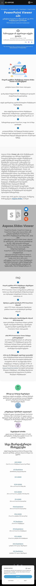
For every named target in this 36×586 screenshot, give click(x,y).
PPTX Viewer (18, 536)
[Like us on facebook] (14, 564)
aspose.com (13, 22)
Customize (10, 580)
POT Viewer (18, 477)
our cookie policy (12, 573)
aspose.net (18, 22)
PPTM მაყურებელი (18, 529)
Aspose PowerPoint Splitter (10, 368)
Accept (18, 576)
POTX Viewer (18, 492)
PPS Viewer (18, 499)
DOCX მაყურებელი (18, 544)
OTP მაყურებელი (18, 469)
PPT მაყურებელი (18, 521)
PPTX (31, 236)
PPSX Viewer (18, 514)
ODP (18, 237)
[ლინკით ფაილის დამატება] (25, 42)
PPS (10, 243)
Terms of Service (14, 47)
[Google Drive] (31, 42)
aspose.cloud (26, 22)
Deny (25, 580)
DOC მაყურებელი (18, 551)
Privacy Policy (23, 47)
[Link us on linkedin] (21, 564)
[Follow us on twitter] (17, 564)
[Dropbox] (28, 42)
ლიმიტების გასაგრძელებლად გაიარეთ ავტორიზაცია (18, 39)
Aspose (7, 2)
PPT (27, 236)
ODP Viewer (18, 462)
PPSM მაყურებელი (18, 506)
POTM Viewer (18, 484)
